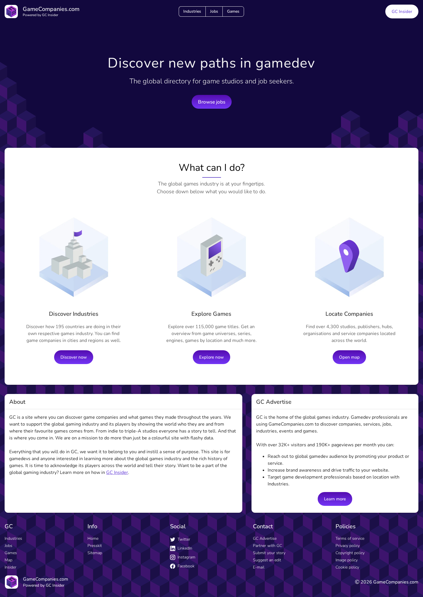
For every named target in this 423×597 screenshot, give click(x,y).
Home (92, 538)
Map (8, 560)
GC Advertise (265, 538)
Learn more (335, 499)
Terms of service (350, 538)
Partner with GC (267, 545)
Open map (349, 357)
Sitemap (94, 553)
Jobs (214, 11)
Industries (192, 11)
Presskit (94, 545)
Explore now (211, 357)
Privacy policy (348, 545)
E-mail (258, 567)
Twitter (184, 539)
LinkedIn (185, 548)
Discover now (73, 357)
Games (233, 11)
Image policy (347, 560)
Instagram (186, 557)
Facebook (186, 566)
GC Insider (402, 11)
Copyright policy (350, 553)
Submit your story (269, 553)
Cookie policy (347, 567)
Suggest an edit (267, 560)
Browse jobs (211, 102)
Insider (10, 567)
